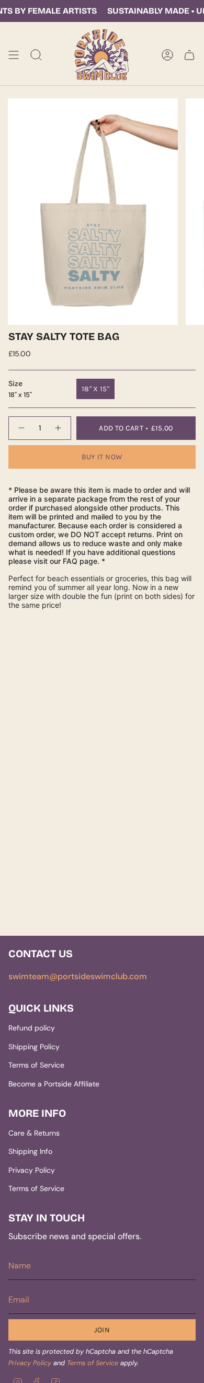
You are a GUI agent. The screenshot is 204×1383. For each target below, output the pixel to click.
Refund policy (31, 1028)
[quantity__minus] (20, 428)
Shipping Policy (34, 1046)
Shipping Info (30, 1151)
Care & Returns (34, 1133)
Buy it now (102, 456)
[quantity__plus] (58, 428)
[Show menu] (13, 55)
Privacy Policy (31, 1170)
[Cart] (189, 55)
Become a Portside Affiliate (53, 1084)
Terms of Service (36, 1065)
